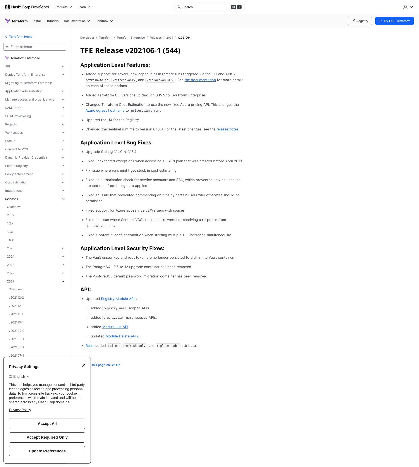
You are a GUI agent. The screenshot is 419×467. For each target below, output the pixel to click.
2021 (169, 37)
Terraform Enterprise (131, 37)
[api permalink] (95, 290)
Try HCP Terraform (397, 21)
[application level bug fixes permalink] (157, 143)
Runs (89, 345)
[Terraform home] (16, 21)
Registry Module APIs (118, 298)
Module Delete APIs (122, 336)
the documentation (200, 80)
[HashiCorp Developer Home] (27, 6)
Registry (362, 21)
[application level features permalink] (154, 65)
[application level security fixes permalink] (168, 249)
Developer (87, 37)
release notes (227, 129)
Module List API (115, 327)
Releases (155, 37)
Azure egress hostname (105, 110)
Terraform (105, 37)
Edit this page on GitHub (103, 365)
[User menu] (408, 7)
